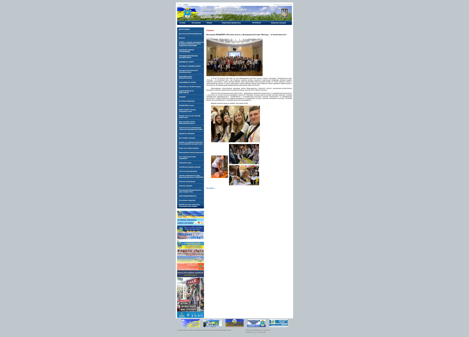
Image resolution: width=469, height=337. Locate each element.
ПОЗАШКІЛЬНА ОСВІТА (187, 82)
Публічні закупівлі (185, 186)
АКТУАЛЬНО (256, 23)
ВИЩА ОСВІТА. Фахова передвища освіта (187, 110)
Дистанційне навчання (187, 138)
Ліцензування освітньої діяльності (191, 152)
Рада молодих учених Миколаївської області (187, 122)
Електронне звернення (187, 200)
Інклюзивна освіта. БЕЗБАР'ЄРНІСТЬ (185, 77)
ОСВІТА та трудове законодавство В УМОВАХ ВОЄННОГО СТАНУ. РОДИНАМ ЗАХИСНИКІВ (191, 44)
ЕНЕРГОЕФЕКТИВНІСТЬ (188, 196)
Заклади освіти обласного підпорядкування (188, 71)
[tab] (190, 29)
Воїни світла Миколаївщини (189, 148)
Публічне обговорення (187, 181)
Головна (182, 23)
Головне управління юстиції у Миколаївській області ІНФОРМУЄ (191, 176)
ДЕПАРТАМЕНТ (184, 29)
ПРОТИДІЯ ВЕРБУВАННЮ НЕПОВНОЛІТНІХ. (188, 56)
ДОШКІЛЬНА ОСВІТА (186, 62)
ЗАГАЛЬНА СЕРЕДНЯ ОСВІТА (190, 66)
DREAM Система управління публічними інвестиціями (189, 205)
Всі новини (210, 188)
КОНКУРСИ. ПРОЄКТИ (187, 134)
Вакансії (182, 38)
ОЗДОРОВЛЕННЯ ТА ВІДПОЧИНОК (186, 92)
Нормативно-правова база (231, 23)
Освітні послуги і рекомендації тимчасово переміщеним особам (191, 128)
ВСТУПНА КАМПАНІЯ (186, 101)
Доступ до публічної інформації (190, 34)
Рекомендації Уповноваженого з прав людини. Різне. (190, 191)
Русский (284, 4)
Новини (186, 4)
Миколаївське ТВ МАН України (190, 87)
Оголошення (196, 23)
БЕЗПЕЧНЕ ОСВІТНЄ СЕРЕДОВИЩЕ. (186, 51)
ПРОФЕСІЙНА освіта (186, 105)
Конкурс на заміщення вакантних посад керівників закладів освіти (191, 143)
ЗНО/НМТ (182, 97)
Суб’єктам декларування (188, 171)
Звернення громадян (278, 23)
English (290, 4)
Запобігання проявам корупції (189, 167)
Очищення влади (185, 163)
